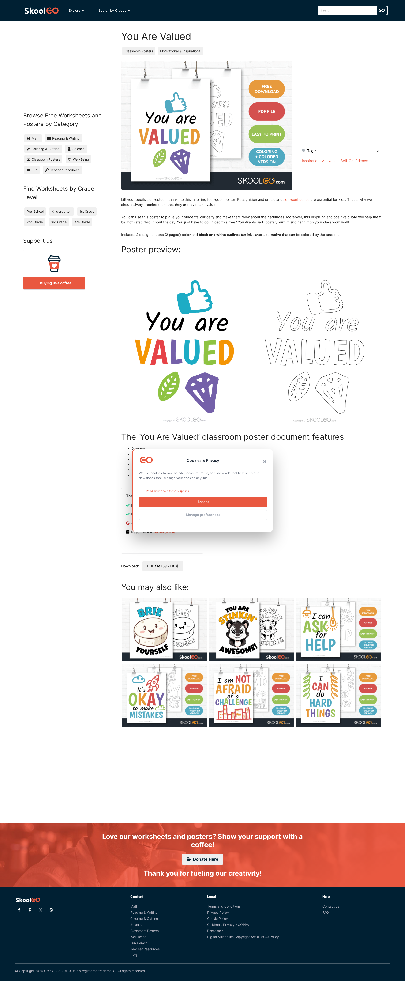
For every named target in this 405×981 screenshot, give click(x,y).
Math (134, 906)
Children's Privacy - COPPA (228, 925)
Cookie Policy (217, 918)
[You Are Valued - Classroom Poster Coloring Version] (317, 342)
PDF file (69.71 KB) (162, 566)
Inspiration (310, 161)
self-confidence (296, 199)
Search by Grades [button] (112, 10)
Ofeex (48, 971)
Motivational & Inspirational (180, 51)
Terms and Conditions (223, 906)
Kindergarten (61, 211)
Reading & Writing (144, 912)
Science (136, 925)
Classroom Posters (139, 51)
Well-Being (138, 937)
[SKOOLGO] (41, 10)
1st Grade (86, 211)
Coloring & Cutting (144, 918)
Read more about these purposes (167, 491)
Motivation (330, 161)
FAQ (325, 912)
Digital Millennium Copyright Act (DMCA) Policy (243, 937)
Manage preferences (203, 515)
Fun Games (138, 943)
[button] (264, 461)
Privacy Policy (218, 912)
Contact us (330, 906)
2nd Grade (35, 222)
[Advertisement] (341, 94)
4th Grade (82, 222)
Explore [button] (74, 10)
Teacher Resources (145, 949)
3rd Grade (59, 222)
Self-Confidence (354, 161)
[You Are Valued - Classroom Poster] (186, 341)
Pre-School (35, 211)
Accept (203, 502)
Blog (133, 955)
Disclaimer (215, 931)
